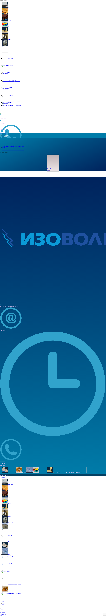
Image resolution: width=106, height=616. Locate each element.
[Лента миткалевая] (63, 472)
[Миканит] (29, 472)
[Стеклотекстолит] (56, 472)
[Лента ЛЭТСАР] (83, 472)
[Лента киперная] (5, 472)
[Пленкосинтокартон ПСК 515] (70, 472)
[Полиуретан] (78, 472)
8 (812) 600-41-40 (5, 127)
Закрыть (1, 609)
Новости (5, 605)
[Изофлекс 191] (24, 472)
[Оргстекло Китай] (89, 472)
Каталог (3, 147)
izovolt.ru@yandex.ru (3, 330)
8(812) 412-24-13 (2, 463)
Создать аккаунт (2, 612)
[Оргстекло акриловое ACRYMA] (43, 472)
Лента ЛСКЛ (49, 168)
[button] (53, 148)
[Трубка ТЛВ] (19, 472)
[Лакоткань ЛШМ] (12, 472)
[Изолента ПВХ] (36, 472)
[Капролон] (50, 472)
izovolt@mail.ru (2, 129)
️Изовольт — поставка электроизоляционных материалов (13, 146)
